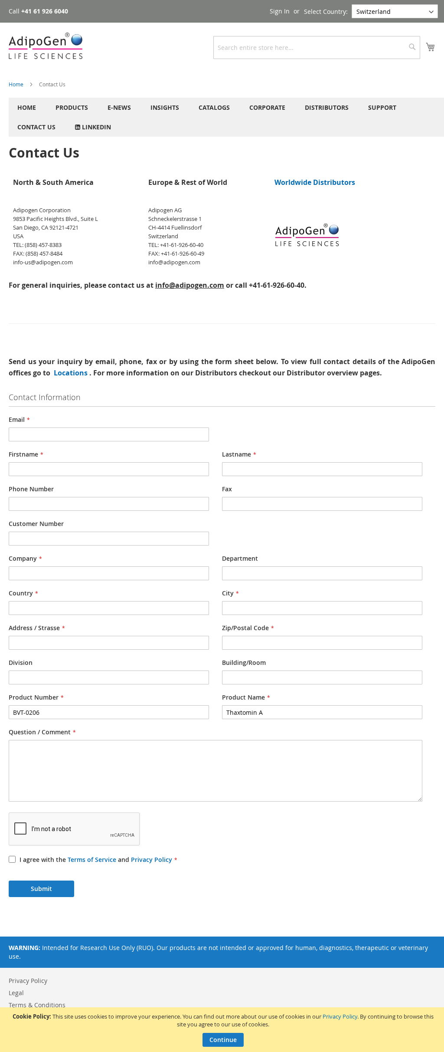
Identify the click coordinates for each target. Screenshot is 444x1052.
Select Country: (326, 11)
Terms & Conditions (37, 1005)
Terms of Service (92, 859)
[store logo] (45, 46)
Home (17, 84)
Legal (16, 993)
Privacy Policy (340, 1016)
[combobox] (316, 47)
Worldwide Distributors (314, 182)
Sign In (280, 11)
